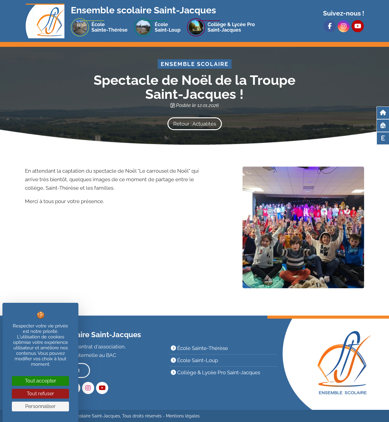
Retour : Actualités (194, 124)
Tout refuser (40, 393)
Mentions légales (183, 415)
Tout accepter (40, 381)
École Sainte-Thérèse (202, 348)
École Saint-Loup (197, 360)
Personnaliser (40, 406)
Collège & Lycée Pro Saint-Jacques (218, 372)
